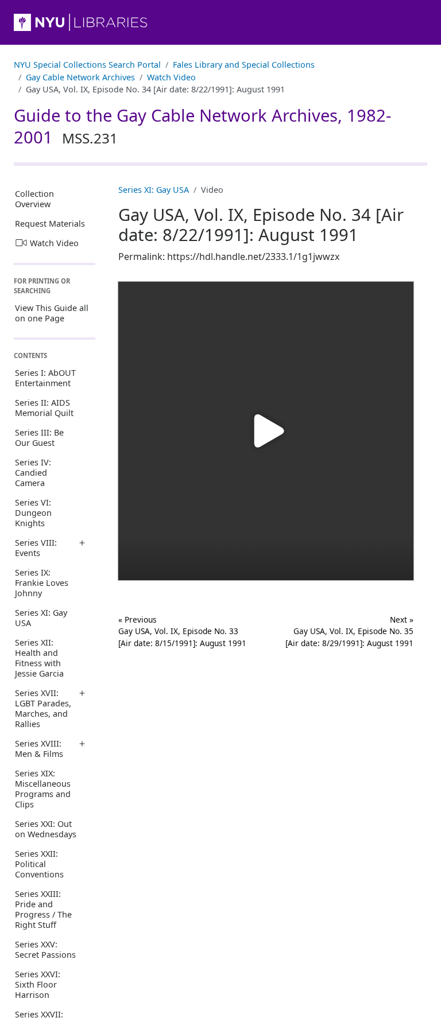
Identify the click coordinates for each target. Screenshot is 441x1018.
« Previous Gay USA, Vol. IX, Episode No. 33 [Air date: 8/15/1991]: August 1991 (182, 631)
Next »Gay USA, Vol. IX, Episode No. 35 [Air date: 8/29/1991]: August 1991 (349, 631)
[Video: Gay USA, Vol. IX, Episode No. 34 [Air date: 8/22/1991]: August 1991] (265, 431)
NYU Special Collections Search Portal (87, 64)
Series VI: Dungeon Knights (33, 513)
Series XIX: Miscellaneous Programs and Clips (43, 789)
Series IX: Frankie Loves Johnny (41, 583)
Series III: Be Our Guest (39, 437)
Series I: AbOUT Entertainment (45, 377)
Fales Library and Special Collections (244, 64)
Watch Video (171, 77)
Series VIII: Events (36, 547)
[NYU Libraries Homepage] (220, 22)
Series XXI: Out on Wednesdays (45, 829)
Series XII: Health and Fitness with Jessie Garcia (39, 658)
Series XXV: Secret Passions (45, 949)
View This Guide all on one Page (51, 313)
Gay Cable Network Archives (80, 77)
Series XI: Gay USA (41, 617)
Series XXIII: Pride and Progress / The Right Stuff (43, 909)
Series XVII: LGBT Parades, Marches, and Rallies (43, 708)
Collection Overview (34, 198)
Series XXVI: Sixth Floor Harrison (37, 984)
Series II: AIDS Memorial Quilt (44, 407)
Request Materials (50, 223)
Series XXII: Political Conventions (39, 864)
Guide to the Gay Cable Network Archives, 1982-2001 (202, 126)
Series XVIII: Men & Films (39, 748)
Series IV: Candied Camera (33, 472)
